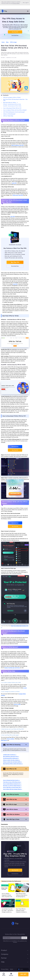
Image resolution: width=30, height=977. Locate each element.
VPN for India (17, 704)
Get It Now (15, 493)
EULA (11, 969)
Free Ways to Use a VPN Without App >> (12, 782)
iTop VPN (12, 216)
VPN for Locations (6, 900)
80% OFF (23, 974)
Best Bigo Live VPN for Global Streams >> (12, 785)
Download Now (15, 35)
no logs (25, 687)
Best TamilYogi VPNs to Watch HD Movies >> (13, 763)
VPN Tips (18, 900)
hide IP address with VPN (17, 145)
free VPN (15, 284)
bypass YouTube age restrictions (12, 667)
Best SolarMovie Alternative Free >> (11, 756)
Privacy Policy (4, 969)
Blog (7, 42)
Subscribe (24, 937)
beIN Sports (4, 740)
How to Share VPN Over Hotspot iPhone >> (12, 789)
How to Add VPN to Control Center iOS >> (12, 787)
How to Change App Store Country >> (11, 780)
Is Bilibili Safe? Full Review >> (9, 754)
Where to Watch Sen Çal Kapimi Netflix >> (12, 761)
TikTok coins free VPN (17, 195)
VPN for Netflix (10, 738)
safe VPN (14, 183)
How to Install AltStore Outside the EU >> (12, 783)
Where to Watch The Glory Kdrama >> (11, 760)
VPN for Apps (13, 42)
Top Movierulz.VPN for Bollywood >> (11, 758)
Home (3, 42)
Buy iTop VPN (15, 31)
